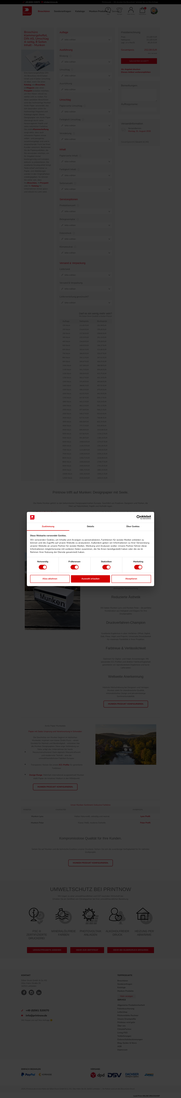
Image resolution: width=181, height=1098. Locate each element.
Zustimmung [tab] (48, 526)
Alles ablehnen (49, 578)
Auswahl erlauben (90, 578)
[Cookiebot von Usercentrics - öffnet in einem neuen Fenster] (138, 517)
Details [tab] (90, 526)
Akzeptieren (131, 578)
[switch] (75, 567)
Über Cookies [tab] (132, 526)
